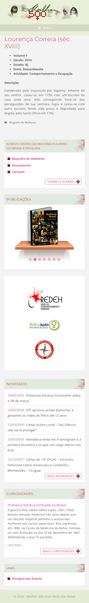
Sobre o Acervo (60, 181)
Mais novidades (60, 476)
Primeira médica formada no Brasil (37, 504)
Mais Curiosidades (58, 551)
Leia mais (14, 545)
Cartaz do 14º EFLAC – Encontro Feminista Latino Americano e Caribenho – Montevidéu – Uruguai (40, 465)
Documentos (21, 165)
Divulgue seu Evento (27, 578)
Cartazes (18, 172)
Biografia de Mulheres (22, 122)
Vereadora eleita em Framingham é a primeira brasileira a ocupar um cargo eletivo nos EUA (44, 444)
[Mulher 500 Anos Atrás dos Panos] (44, 11)
